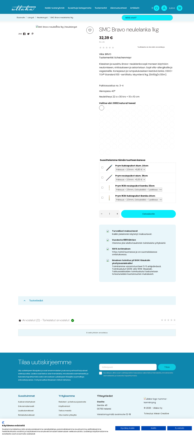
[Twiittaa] (28, 34)
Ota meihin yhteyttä (68, 415)
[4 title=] (171, 320)
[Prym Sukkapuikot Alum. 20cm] (109, 167)
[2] (103, 47)
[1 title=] (162, 320)
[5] (113, 47)
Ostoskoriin (148, 214)
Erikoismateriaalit (26, 406)
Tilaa (167, 367)
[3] (106, 47)
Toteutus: (149, 413)
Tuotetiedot (33, 300)
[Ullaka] (24, 8)
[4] (110, 47)
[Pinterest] (32, 34)
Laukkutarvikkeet (26, 410)
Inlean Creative (161, 413)
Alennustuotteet (118, 8)
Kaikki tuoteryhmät (54, 8)
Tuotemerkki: (106, 57)
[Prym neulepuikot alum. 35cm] (109, 177)
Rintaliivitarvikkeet (26, 415)
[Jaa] (24, 34)
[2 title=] (165, 320)
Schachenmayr (123, 57)
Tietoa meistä (65, 410)
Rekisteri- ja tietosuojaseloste (72, 401)
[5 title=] (174, 320)
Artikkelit (134, 8)
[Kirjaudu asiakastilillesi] (164, 8)
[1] (100, 47)
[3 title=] (168, 320)
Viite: (101, 54)
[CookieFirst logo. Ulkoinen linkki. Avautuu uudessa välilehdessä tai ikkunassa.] (3, 422)
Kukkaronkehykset (26, 401)
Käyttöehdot (64, 406)
